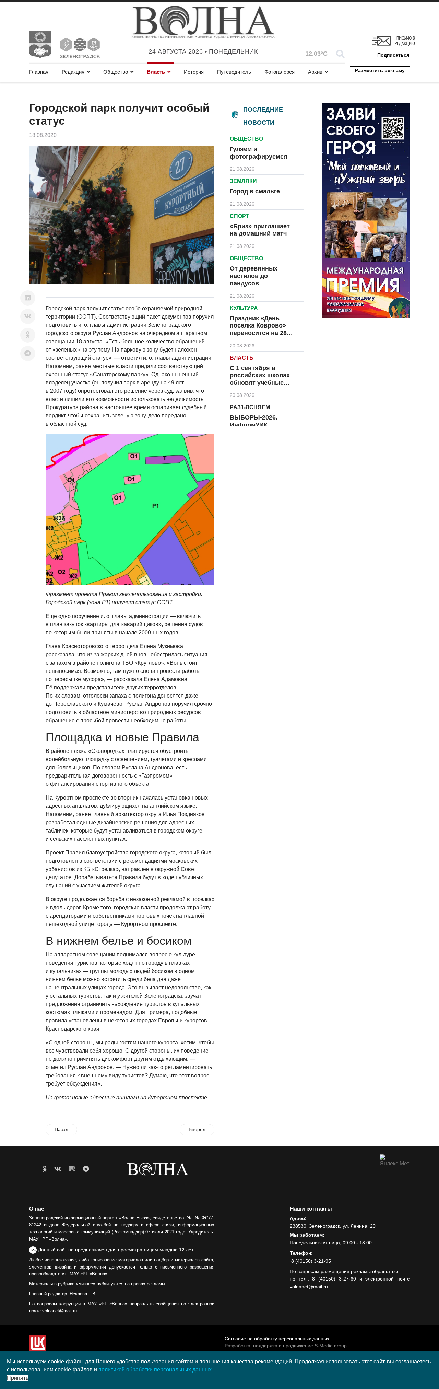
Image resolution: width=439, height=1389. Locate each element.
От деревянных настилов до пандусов (253, 276)
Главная (38, 72)
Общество (115, 72)
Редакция (73, 72)
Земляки (243, 181)
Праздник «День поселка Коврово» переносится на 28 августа (258, 329)
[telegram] (86, 1169)
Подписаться (393, 55)
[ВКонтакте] (27, 316)
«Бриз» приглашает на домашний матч (260, 230)
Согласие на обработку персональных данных (277, 1338)
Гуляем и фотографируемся (258, 153)
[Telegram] (27, 353)
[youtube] (72, 1169)
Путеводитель (234, 72)
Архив (315, 72)
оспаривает (166, 407)
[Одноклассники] (27, 335)
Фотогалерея (279, 72)
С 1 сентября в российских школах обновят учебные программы (260, 379)
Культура (244, 308)
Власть (156, 72)
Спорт (239, 216)
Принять (17, 1378)
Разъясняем (250, 407)
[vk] (57, 1169)
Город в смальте (255, 191)
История (194, 72)
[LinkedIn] (27, 298)
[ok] (45, 1169)
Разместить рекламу (380, 70)
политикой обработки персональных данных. (155, 1370)
